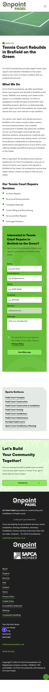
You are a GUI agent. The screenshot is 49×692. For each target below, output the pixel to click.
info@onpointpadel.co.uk (13, 644)
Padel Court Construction (16, 401)
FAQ (4, 582)
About (4, 568)
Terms (5, 592)
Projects (5, 573)
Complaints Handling (11, 615)
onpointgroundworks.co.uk (13, 538)
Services (10, 305)
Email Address (13, 273)
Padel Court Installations (16, 413)
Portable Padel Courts (15, 421)
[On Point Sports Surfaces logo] (24, 503)
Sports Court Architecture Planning (20, 425)
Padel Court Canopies (15, 397)
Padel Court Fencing (14, 409)
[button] (4, 630)
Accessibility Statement (12, 605)
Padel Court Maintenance (16, 417)
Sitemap (6, 610)
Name (9, 263)
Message (11, 316)
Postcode (11, 295)
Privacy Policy (8, 596)
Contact (5, 587)
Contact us (22, 483)
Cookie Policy (8, 601)
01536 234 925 (8, 651)
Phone (10, 284)
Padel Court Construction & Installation (22, 405)
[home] (14, 6)
